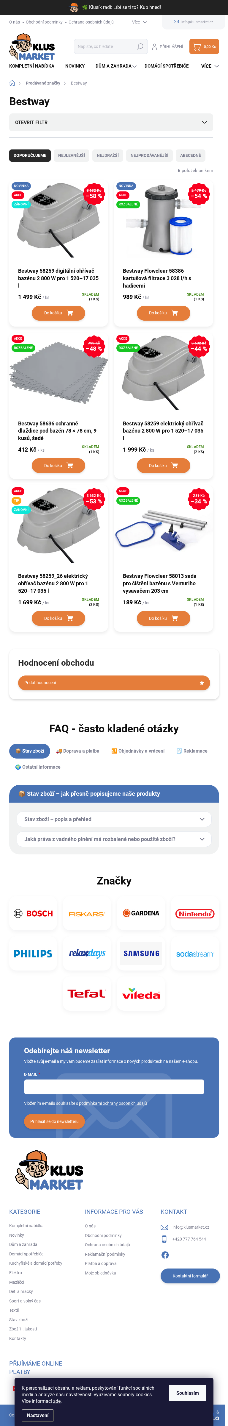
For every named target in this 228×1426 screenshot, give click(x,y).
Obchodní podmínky (44, 22)
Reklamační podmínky (105, 1254)
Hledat (140, 46)
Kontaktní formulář (190, 1276)
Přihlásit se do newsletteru (54, 1121)
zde (57, 1401)
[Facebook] (165, 1253)
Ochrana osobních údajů (91, 22)
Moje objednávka (100, 1273)
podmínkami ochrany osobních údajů (113, 1103)
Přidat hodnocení (40, 682)
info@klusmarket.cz (190, 1227)
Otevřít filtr (31, 122)
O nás (14, 22)
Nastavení (37, 1415)
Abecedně (190, 155)
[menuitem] (34, 66)
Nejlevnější (71, 155)
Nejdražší (108, 155)
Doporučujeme (30, 155)
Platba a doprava (101, 1263)
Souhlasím (187, 1393)
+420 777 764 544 (189, 1239)
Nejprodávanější (149, 155)
